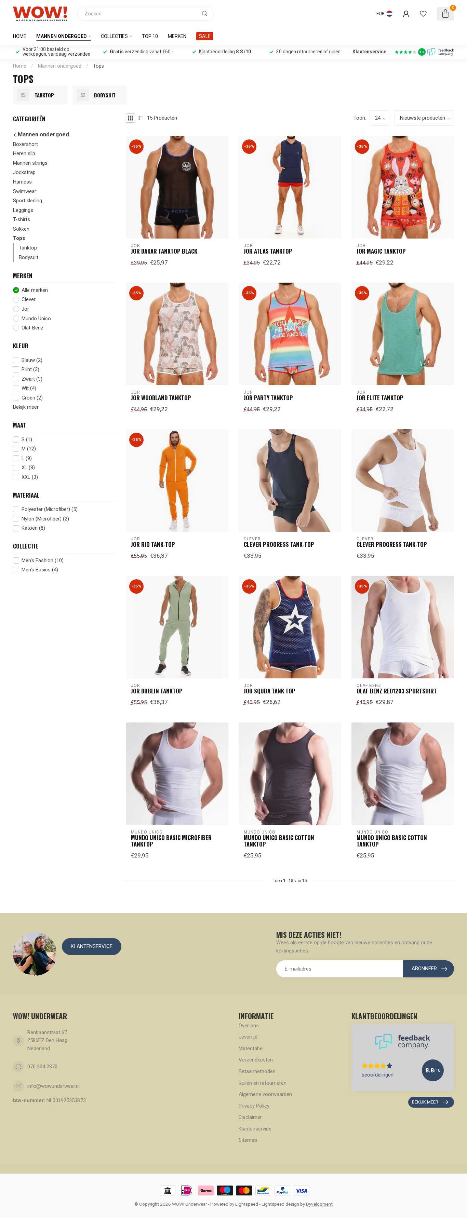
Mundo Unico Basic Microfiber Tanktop (171, 841)
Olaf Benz (32, 328)
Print (30, 370)
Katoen (33, 528)
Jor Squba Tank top (269, 691)
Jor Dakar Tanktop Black (164, 251)
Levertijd (248, 1037)
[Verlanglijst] (423, 14)
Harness (22, 182)
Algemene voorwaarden (265, 1094)
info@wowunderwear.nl (53, 1086)
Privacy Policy (254, 1106)
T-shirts (21, 219)
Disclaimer (250, 1117)
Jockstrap (24, 172)
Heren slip (24, 153)
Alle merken (35, 290)
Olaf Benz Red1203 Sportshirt (397, 691)
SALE (205, 36)
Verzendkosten (256, 1060)
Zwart (32, 379)
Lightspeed (246, 1204)
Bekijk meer (26, 407)
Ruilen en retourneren (262, 1083)
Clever (29, 299)
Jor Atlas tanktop (268, 251)
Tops (98, 66)
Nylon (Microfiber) (45, 519)
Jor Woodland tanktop (161, 397)
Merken (177, 36)
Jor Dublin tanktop (157, 691)
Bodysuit (28, 257)
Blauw (32, 360)
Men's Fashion (43, 561)
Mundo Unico (36, 319)
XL (28, 468)
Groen (32, 398)
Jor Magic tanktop (381, 251)
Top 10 (150, 36)
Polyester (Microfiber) (50, 509)
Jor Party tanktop (268, 397)
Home (19, 36)
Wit (29, 388)
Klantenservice (369, 51)
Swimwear (24, 191)
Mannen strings (30, 163)
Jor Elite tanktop (380, 397)
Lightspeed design (280, 1204)
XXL (30, 477)
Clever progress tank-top (279, 544)
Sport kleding (27, 201)
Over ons (249, 1026)
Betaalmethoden (257, 1071)
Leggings (23, 210)
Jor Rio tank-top (153, 544)
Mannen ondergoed (61, 36)
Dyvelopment (319, 1204)
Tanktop (28, 248)
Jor (25, 309)
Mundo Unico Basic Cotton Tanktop (279, 841)
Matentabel (251, 1048)
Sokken (21, 229)
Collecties (114, 36)
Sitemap (248, 1140)
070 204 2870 (42, 1067)
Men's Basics (40, 570)
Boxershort (25, 144)
